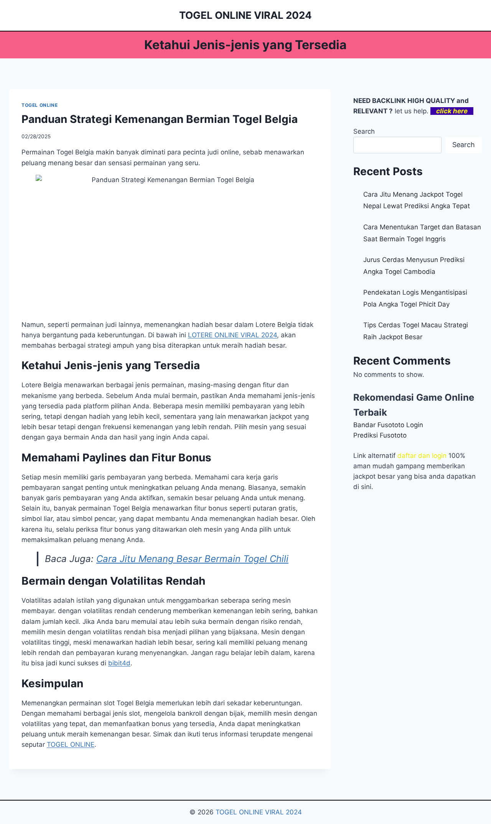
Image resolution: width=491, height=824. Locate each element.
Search (364, 131)
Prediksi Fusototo (380, 435)
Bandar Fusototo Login (388, 425)
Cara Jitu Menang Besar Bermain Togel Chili (192, 558)
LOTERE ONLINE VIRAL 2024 (232, 335)
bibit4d (119, 663)
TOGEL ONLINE (39, 105)
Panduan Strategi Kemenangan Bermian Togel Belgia (159, 119)
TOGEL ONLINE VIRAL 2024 (259, 812)
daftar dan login (422, 455)
